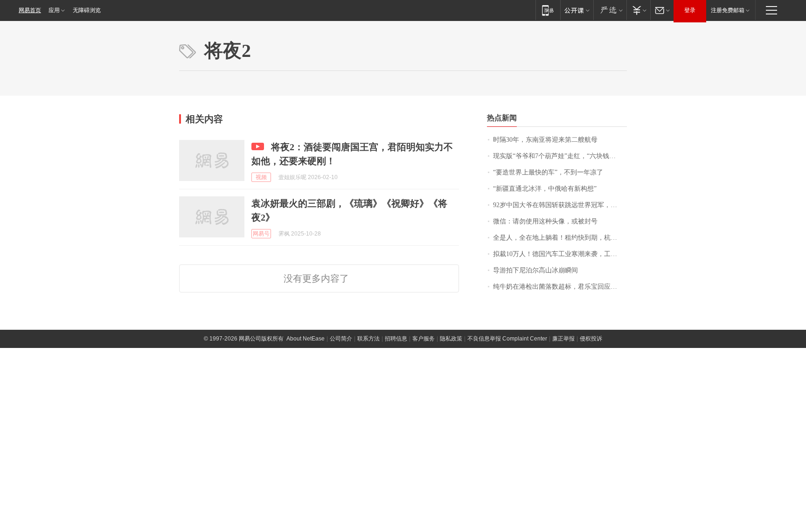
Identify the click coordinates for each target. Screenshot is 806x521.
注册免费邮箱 (727, 10)
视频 (261, 177)
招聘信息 (396, 338)
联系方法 (368, 338)
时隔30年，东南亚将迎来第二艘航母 (545, 139)
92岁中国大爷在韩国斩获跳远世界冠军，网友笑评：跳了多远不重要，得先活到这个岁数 (560, 204)
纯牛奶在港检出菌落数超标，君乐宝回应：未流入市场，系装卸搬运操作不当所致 (560, 286)
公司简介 (341, 338)
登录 (689, 10)
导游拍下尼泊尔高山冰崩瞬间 (535, 270)
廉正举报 (563, 338)
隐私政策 (451, 338)
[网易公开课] (576, 10)
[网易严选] (609, 10)
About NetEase (305, 338)
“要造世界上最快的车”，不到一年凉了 (548, 172)
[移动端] (547, 10)
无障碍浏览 (87, 10)
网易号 (261, 233)
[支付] (638, 10)
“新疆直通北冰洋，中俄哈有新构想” (545, 188)
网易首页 (30, 10)
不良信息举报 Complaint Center (507, 338)
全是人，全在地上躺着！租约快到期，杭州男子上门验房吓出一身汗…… (560, 237)
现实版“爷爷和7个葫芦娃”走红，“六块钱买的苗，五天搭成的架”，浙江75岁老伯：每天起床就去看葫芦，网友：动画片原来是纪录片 (560, 156)
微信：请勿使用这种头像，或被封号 (545, 221)
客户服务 (423, 338)
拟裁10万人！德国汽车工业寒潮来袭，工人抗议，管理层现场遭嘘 (560, 253)
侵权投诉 (591, 338)
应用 (54, 10)
